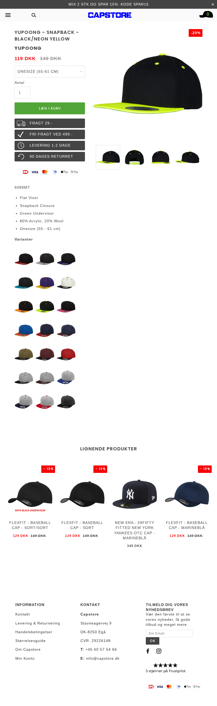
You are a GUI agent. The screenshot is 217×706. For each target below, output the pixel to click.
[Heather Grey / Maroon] (45, 378)
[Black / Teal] (24, 282)
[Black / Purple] (66, 259)
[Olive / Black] (24, 354)
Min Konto (25, 658)
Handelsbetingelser (33, 632)
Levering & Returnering (37, 623)
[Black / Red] (24, 259)
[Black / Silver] (45, 259)
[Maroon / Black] (45, 354)
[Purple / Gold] (45, 282)
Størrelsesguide (30, 641)
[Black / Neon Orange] (24, 306)
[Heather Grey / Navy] (24, 402)
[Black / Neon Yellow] (45, 306)
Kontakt (22, 614)
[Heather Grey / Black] (24, 378)
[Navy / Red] (45, 330)
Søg (32, 15)
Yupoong (28, 48)
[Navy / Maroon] (66, 330)
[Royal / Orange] (24, 330)
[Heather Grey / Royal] (66, 378)
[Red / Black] (66, 354)
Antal (19, 82)
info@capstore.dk (103, 658)
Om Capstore (28, 649)
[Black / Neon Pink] (66, 306)
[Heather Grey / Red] (45, 402)
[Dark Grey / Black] (66, 402)
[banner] (110, 14)
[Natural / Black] (66, 282)
